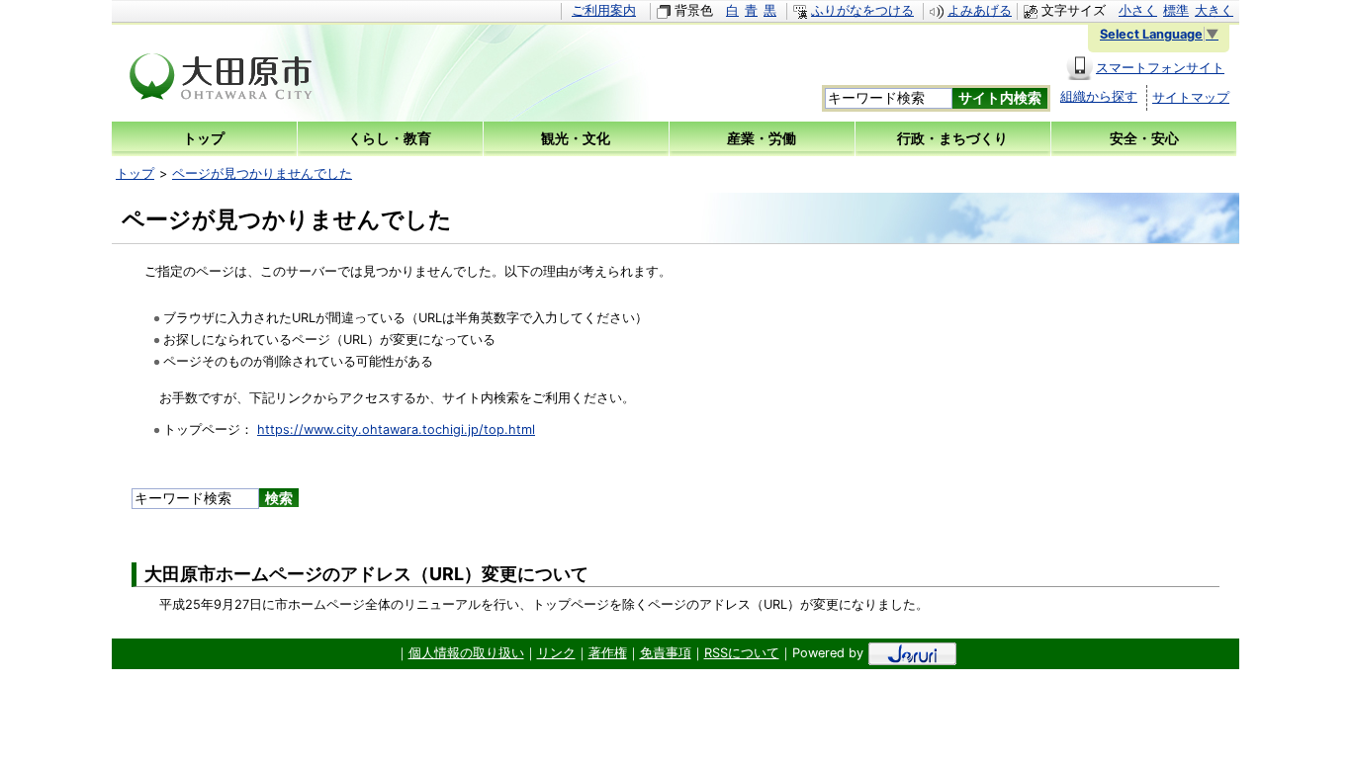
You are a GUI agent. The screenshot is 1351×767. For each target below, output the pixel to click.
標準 (1176, 10)
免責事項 (665, 652)
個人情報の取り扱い (466, 652)
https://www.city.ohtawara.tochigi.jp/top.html (396, 429)
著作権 (607, 652)
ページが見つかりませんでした (262, 173)
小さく (1138, 10)
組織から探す (1098, 96)
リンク (556, 652)
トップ (135, 173)
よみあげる (979, 10)
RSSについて (741, 652)
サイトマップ (1190, 97)
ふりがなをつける (862, 10)
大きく (1214, 10)
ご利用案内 (604, 10)
